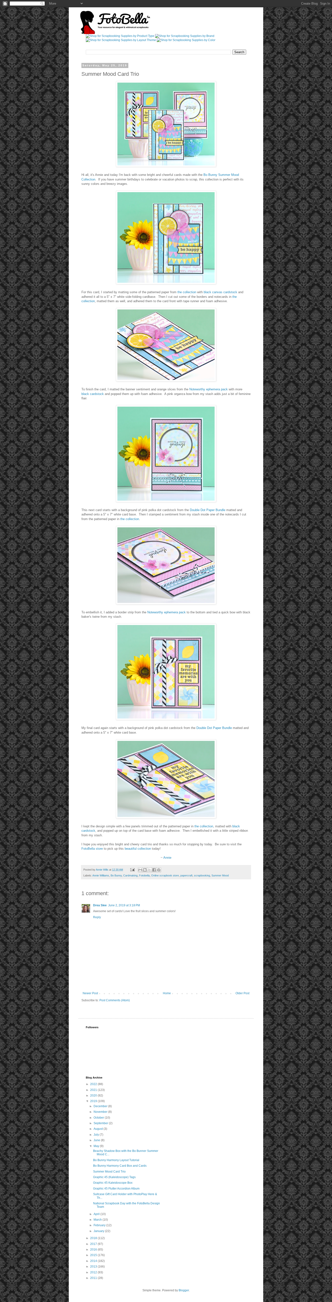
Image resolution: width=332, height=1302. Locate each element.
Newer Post (90, 993)
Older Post (242, 993)
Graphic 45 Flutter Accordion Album (116, 1188)
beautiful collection (138, 848)
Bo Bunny (116, 875)
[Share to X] (149, 869)
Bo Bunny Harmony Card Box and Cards (120, 1165)
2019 (94, 1101)
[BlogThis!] (144, 869)
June (97, 1140)
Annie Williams (100, 875)
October (99, 1117)
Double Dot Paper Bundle (207, 510)
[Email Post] (132, 869)
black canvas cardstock (220, 292)
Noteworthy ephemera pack (208, 389)
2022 (94, 1084)
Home (167, 993)
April (97, 1214)
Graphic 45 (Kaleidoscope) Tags (114, 1177)
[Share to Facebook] (154, 869)
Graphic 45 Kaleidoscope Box (112, 1182)
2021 (94, 1090)
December (101, 1106)
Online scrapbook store (165, 875)
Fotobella (144, 875)
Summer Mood (220, 875)
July (97, 1134)
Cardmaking (130, 875)
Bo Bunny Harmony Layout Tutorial (116, 1160)
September (101, 1123)
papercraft (186, 875)
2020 (94, 1095)
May (97, 1146)
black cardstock (92, 394)
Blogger (184, 1290)
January (99, 1231)
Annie (167, 857)
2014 (94, 1261)
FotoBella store (92, 848)
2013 (94, 1266)
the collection (186, 292)
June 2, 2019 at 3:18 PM (124, 905)
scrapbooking (202, 875)
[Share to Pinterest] (158, 869)
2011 (94, 1278)
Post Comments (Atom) (114, 1000)
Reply (97, 917)
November (101, 1112)
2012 (94, 1272)
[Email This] (140, 869)
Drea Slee (100, 905)
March (98, 1219)
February (100, 1225)
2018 (94, 1238)
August (99, 1129)
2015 (94, 1255)
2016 (94, 1249)
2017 (94, 1244)
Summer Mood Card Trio (109, 1171)
